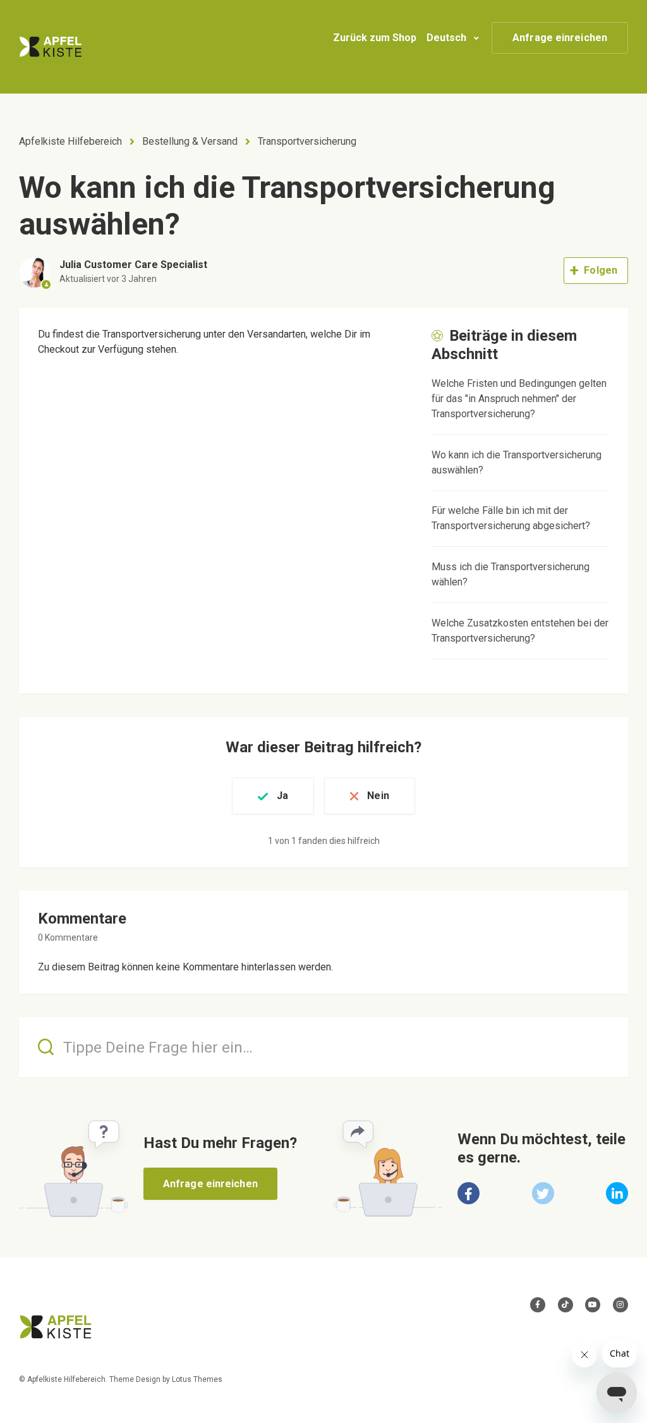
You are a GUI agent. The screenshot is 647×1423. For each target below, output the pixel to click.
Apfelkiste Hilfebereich (70, 141)
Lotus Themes (197, 1379)
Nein (378, 796)
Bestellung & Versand (190, 141)
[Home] (50, 46)
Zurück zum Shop (374, 38)
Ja (282, 796)
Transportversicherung (307, 141)
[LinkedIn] (617, 1193)
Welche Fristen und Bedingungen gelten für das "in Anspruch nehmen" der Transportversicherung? (519, 398)
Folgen (600, 270)
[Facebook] (468, 1193)
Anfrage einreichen (559, 38)
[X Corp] (543, 1193)
